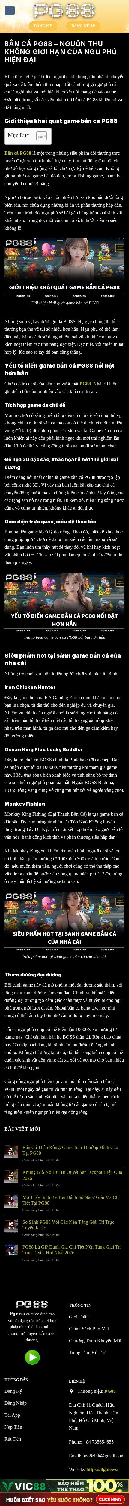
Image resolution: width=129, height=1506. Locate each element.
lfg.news (17, 1314)
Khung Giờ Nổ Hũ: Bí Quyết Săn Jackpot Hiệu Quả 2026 (72, 1175)
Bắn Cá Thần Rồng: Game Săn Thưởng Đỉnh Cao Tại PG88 (70, 1150)
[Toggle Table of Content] (38, 136)
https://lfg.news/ (102, 1469)
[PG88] (64, 10)
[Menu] (10, 11)
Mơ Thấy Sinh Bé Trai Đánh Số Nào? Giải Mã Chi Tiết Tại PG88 (71, 1200)
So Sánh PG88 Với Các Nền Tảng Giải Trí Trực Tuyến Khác (68, 1225)
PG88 (110, 1391)
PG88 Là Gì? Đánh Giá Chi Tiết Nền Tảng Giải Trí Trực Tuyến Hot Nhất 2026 (71, 1249)
